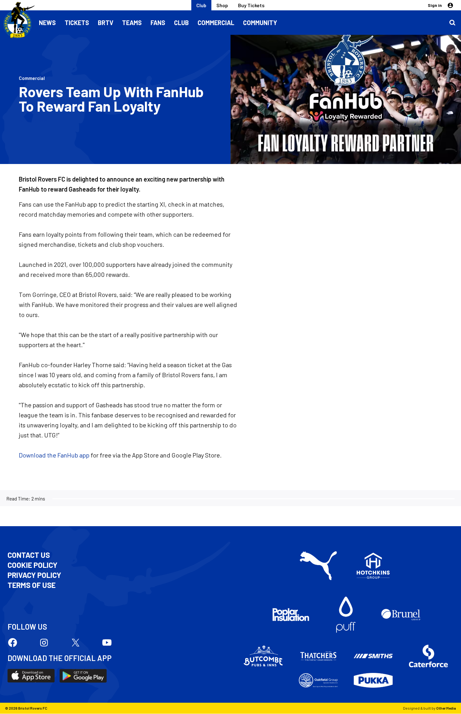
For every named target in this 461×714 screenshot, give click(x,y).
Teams (132, 22)
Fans (158, 22)
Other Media (446, 708)
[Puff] (345, 614)
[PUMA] (318, 565)
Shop (222, 5)
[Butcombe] (263, 656)
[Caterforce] (428, 656)
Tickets (77, 22)
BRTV (105, 22)
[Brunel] (400, 614)
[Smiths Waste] (373, 656)
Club (201, 5)
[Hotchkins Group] (373, 565)
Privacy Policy (34, 575)
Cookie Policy (32, 565)
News (47, 22)
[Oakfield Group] (318, 680)
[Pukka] (373, 680)
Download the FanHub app (54, 455)
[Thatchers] (318, 656)
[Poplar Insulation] (290, 614)
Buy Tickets (251, 5)
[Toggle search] (452, 22)
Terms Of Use (32, 585)
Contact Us (29, 555)
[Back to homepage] (17, 20)
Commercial (216, 22)
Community (260, 22)
